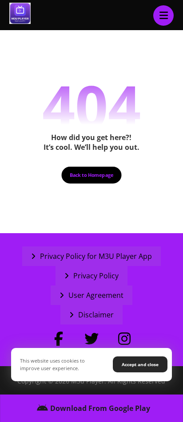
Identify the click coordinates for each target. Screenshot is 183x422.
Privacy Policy (96, 276)
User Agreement (95, 295)
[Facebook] (58, 338)
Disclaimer (96, 315)
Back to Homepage (91, 175)
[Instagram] (124, 338)
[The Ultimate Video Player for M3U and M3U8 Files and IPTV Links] (20, 13)
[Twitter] (91, 338)
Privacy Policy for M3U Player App (96, 256)
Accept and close (140, 364)
